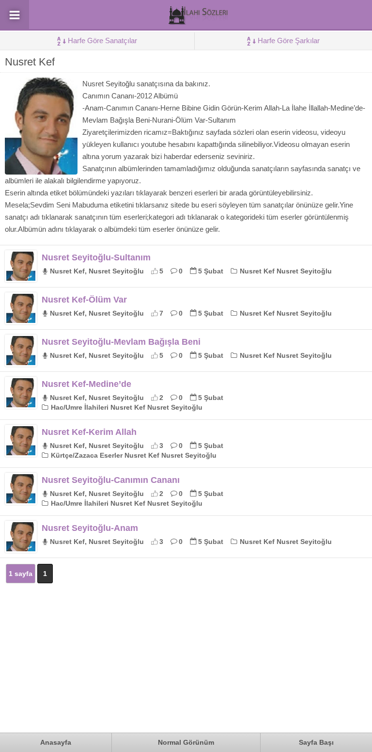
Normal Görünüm (186, 742)
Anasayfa (55, 742)
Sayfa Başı (316, 742)
